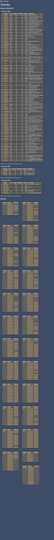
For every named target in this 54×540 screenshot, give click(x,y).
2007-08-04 (30, 414)
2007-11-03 (30, 409)
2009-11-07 (30, 387)
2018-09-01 (10, 299)
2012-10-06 (10, 365)
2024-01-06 (10, 242)
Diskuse (16, 205)
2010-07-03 (10, 393)
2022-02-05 (10, 264)
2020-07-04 (10, 279)
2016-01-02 (10, 333)
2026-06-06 (10, 207)
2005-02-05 (30, 445)
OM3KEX (6, 99)
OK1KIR (6, 20)
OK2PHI (6, 76)
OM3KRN (6, 42)
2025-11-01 (30, 205)
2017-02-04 (30, 309)
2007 (24, 408)
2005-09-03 (30, 435)
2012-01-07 (10, 379)
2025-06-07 (30, 212)
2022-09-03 (10, 253)
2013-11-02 (30, 341)
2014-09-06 (10, 344)
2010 (4, 385)
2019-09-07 (30, 276)
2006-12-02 (10, 431)
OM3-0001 (5, 184)
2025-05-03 (30, 214)
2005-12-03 (30, 431)
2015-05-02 (30, 327)
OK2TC (6, 104)
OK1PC (6, 143)
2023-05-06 (30, 237)
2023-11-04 (30, 228)
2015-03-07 (30, 330)
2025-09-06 (30, 208)
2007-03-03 (30, 421)
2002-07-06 (31, 483)
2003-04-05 (31, 470)
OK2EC (6, 53)
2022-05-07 (10, 259)
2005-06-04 (30, 439)
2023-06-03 (30, 235)
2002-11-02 (31, 477)
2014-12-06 (10, 340)
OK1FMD (6, 71)
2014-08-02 (10, 346)
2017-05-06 (30, 305)
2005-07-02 (30, 438)
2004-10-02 (10, 456)
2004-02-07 (10, 468)
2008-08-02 (10, 414)
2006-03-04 (10, 444)
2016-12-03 (10, 317)
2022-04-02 (10, 261)
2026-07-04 (10, 205)
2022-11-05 (10, 251)
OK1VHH (6, 32)
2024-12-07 (10, 226)
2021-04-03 (30, 261)
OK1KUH (6, 22)
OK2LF (5, 41)
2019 (24, 272)
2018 (4, 294)
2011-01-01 (30, 379)
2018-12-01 (10, 294)
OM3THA (6, 108)
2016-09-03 (10, 322)
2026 (4, 204)
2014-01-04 (10, 356)
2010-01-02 (10, 401)
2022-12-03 (10, 249)
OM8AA (6, 47)
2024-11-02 (10, 228)
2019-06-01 (30, 281)
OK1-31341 (6, 188)
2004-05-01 (10, 464)
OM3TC (6, 35)
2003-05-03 (31, 469)
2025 (24, 204)
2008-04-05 (10, 420)
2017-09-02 (30, 299)
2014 (4, 340)
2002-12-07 (31, 476)
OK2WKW (6, 146)
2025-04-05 (30, 215)
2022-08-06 (10, 255)
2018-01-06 (10, 311)
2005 (24, 431)
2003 (24, 453)
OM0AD (6, 37)
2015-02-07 (30, 332)
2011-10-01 (30, 365)
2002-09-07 (31, 480)
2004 (4, 453)
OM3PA (6, 16)
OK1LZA (6, 136)
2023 (24, 226)
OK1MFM (6, 111)
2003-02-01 (31, 473)
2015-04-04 (30, 329)
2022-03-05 (10, 262)
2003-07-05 (30, 461)
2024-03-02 (10, 240)
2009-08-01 (30, 391)
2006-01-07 (10, 447)
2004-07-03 (10, 461)
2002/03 (25, 467)
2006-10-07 (10, 434)
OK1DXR (5, 170)
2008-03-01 (10, 421)
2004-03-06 (10, 466)
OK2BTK (6, 59)
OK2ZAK (6, 148)
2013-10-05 (30, 343)
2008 (4, 408)
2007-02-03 (30, 423)
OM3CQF (6, 57)
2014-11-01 (10, 341)
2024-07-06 (10, 234)
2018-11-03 (10, 296)
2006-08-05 (10, 436)
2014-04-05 (10, 352)
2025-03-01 (30, 217)
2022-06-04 (10, 258)
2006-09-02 (10, 435)
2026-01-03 (10, 214)
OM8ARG (6, 126)
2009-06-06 (30, 394)
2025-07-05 (30, 211)
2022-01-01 (10, 265)
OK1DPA (6, 131)
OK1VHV (6, 134)
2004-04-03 (10, 465)
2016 (4, 317)
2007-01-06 (30, 424)
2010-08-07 (10, 391)
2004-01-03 (10, 469)
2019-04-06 (30, 283)
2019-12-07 (30, 272)
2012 (4, 363)
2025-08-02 (30, 210)
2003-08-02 (30, 459)
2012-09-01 (10, 367)
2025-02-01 (30, 218)
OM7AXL (6, 48)
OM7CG (6, 90)
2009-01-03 (30, 401)
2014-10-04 (10, 343)
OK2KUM (6, 122)
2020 (4, 272)
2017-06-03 (30, 303)
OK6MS (6, 119)
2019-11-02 (30, 273)
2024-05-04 (10, 237)
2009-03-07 (30, 398)
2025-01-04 (30, 220)
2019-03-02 (30, 285)
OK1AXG (6, 89)
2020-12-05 (10, 272)
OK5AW (6, 73)
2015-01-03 (30, 333)
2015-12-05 (30, 317)
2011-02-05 (30, 377)
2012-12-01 (10, 363)
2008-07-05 (10, 415)
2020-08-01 (10, 278)
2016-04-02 (10, 329)
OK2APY (6, 116)
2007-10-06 (30, 411)
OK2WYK (6, 29)
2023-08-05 (30, 232)
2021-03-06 (30, 262)
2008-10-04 (10, 411)
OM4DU (6, 102)
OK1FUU (6, 55)
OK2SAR (6, 18)
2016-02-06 (10, 332)
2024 (4, 226)
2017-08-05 (30, 300)
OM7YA (5, 171)
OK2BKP (6, 28)
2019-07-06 (30, 279)
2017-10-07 (30, 297)
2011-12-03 (30, 363)
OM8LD (6, 96)
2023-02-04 (30, 241)
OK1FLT (5, 173)
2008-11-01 (10, 409)
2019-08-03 (30, 278)
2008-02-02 (10, 423)
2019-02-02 (30, 286)
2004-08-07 (10, 459)
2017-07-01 (30, 302)
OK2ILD (6, 138)
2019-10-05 (30, 275)
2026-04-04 (10, 210)
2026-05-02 (10, 208)
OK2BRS (6, 109)
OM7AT (6, 81)
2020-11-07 (10, 273)
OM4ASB (6, 44)
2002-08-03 (31, 482)
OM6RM (6, 75)
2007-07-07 (30, 415)
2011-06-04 (30, 371)
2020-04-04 (10, 283)
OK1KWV (6, 141)
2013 (24, 340)
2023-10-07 (30, 229)
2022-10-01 (10, 252)
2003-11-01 (30, 455)
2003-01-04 (31, 475)
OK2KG (6, 34)
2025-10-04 (30, 207)
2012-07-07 (10, 370)
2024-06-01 (10, 235)
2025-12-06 (30, 204)
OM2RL (6, 15)
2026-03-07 (10, 211)
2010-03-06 (10, 398)
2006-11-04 (10, 432)
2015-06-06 (30, 326)
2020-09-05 (10, 276)
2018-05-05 (10, 305)
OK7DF (6, 121)
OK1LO (6, 63)
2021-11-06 (30, 251)
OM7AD (6, 106)
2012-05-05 (10, 373)
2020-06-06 (10, 281)
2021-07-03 (30, 256)
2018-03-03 (10, 308)
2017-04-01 (30, 306)
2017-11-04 (30, 296)
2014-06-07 (10, 349)
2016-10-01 (10, 320)
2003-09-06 (30, 458)
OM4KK (6, 23)
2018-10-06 (10, 297)
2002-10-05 (31, 479)
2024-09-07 (10, 231)
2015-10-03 (30, 320)
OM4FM (6, 79)
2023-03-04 (30, 240)
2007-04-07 (30, 420)
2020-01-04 (10, 288)
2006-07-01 (10, 438)
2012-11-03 (10, 364)
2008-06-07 (10, 417)
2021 (24, 249)
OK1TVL (6, 149)
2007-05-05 (30, 418)
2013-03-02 (30, 353)
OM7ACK (6, 92)
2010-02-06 (10, 400)
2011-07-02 (30, 370)
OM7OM (6, 95)
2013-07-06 (30, 347)
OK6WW (6, 113)
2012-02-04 (10, 377)
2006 (4, 431)
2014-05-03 (10, 350)
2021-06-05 (30, 258)
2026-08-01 (10, 204)
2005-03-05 (30, 444)
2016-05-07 (10, 327)
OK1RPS (6, 93)
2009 (24, 385)
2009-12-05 (30, 385)
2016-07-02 (10, 324)
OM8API (5, 174)
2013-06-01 (30, 349)
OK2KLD (6, 139)
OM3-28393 (6, 192)
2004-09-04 (10, 458)
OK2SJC (6, 154)
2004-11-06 (10, 455)
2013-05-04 (30, 350)
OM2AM (6, 98)
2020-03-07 (10, 285)
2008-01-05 (10, 424)
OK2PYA (6, 83)
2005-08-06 (30, 436)
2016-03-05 (10, 330)
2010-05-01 (10, 395)
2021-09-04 (30, 253)
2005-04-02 (30, 442)
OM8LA (6, 61)
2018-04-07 (10, 306)
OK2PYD (6, 69)
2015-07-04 (30, 324)
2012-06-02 (10, 371)
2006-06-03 (10, 439)
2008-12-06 (10, 408)
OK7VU (6, 66)
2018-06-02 (10, 303)
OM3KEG (6, 123)
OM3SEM (6, 19)
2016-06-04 (10, 326)
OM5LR (6, 78)
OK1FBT (6, 125)
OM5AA (6, 158)
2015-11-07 (30, 319)
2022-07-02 (10, 256)
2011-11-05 (30, 364)
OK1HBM (6, 129)
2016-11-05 (10, 319)
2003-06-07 (31, 467)
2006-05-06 (10, 441)
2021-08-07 (30, 255)
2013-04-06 (30, 352)
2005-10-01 (30, 434)
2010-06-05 (10, 394)
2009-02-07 (30, 400)
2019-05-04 (30, 282)
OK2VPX (5, 191)
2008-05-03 (10, 418)
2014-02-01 (10, 354)
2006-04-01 (10, 442)
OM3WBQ (6, 128)
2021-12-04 (30, 249)
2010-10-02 (10, 388)
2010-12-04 (10, 385)
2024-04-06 (10, 238)
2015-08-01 (30, 323)
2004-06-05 (10, 462)
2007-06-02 (30, 417)
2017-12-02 (30, 294)
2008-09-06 (10, 412)
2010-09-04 (10, 390)
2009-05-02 (30, 395)
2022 (4, 249)
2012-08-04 (10, 368)
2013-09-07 (30, 344)
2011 (24, 363)
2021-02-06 (30, 264)
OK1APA (6, 156)
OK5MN (6, 31)
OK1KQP (6, 115)
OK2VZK (6, 87)
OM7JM (6, 145)
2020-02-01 (10, 286)
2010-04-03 (10, 397)
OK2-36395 (6, 190)
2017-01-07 (30, 311)
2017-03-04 (30, 308)
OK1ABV (6, 25)
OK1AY (6, 26)
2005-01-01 (30, 447)
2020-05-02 (10, 282)
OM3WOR (6, 45)
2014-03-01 (10, 353)
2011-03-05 (30, 376)
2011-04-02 (30, 374)
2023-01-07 (30, 242)
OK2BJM (6, 152)
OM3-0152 (5, 185)
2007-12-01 (30, 408)
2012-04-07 (10, 374)
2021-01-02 (30, 265)
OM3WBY (6, 101)
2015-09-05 (30, 322)
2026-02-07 (10, 212)
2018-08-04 (10, 300)
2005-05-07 (30, 441)
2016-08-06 (10, 323)
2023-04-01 (30, 238)
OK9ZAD (6, 151)
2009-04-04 (30, 397)
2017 (24, 294)
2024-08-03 (10, 232)
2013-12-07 (30, 340)
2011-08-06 (30, 368)
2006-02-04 (10, 445)
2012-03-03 (10, 376)
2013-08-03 (30, 346)
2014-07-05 (10, 347)
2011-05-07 (30, 373)
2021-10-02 (30, 252)
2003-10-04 (30, 456)
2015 (24, 317)
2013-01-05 (30, 356)
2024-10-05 (10, 229)
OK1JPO (6, 50)
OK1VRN (6, 118)
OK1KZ (6, 85)
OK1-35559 (6, 187)
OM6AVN (6, 51)
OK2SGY (6, 68)
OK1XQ (6, 38)
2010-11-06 (10, 387)
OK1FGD (6, 132)
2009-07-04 (30, 393)
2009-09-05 (30, 390)
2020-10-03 (10, 275)
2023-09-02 (30, 231)
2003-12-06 (30, 453)
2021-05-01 (30, 259)
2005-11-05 (30, 432)
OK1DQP (6, 39)
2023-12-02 (30, 226)
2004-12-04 (10, 453)
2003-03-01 (31, 472)
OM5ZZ (6, 160)
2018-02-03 (10, 309)
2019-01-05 (30, 288)
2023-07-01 (30, 234)
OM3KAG (6, 65)
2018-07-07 (10, 302)
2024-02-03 (10, 241)
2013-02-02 (30, 354)
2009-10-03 (30, 388)
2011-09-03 (30, 367)
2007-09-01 (30, 412)
